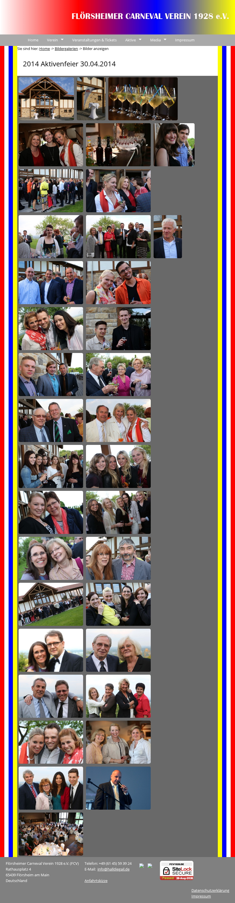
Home (33, 40)
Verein (52, 40)
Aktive (130, 40)
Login (197, 51)
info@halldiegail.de (113, 869)
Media (155, 40)
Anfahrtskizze (96, 880)
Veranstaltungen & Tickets (94, 40)
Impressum (185, 40)
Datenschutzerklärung (210, 890)
